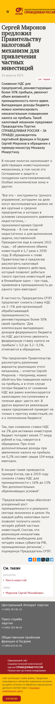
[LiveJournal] (47, 559)
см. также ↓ (45, 79)
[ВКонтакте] (30, 559)
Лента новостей (16, 580)
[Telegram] (51, 559)
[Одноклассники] (34, 559)
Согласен (11, 698)
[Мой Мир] (39, 559)
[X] (43, 559)
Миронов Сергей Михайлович (24, 593)
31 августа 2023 (12, 75)
